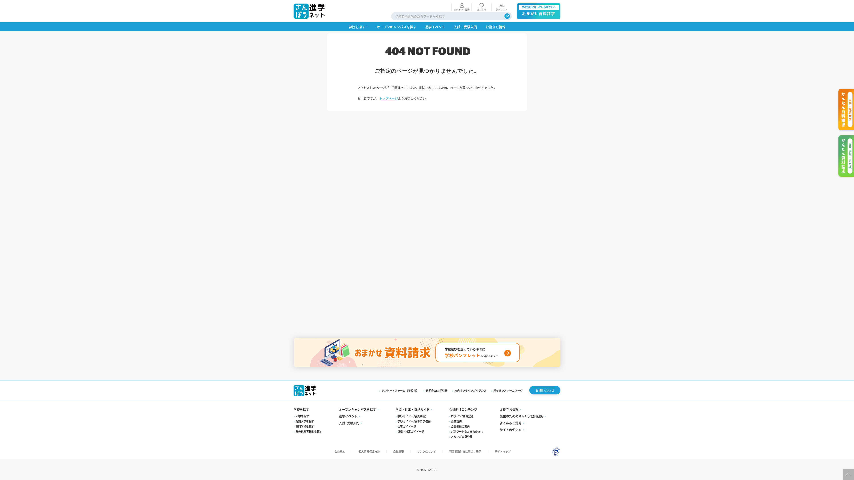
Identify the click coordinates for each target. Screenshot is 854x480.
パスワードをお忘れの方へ (467, 431)
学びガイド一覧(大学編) (411, 416)
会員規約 (456, 421)
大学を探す (302, 416)
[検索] (507, 16)
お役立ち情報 (509, 409)
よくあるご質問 (511, 423)
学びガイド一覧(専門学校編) (414, 421)
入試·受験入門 (349, 423)
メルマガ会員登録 (461, 436)
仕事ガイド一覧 (406, 426)
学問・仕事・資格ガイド (412, 409)
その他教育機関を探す (309, 431)
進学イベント (348, 416)
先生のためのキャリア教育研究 (521, 416)
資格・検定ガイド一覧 (410, 431)
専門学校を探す (305, 426)
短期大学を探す (305, 421)
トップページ (388, 98)
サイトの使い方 (511, 429)
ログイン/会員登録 (462, 416)
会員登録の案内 (460, 426)
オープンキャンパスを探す (357, 409)
